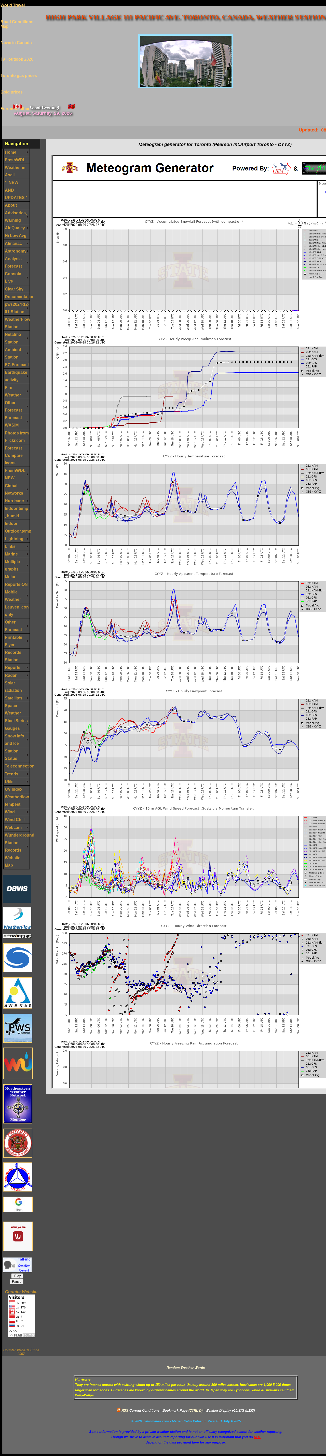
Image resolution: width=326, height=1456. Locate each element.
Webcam (13, 827)
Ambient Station (13, 353)
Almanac (13, 243)
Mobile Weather (13, 596)
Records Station (13, 656)
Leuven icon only (17, 611)
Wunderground (17, 835)
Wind (10, 812)
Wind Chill (14, 819)
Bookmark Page (174, 1410)
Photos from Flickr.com (17, 437)
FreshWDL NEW (15, 474)
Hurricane (14, 500)
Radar (11, 675)
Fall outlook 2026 (17, 51)
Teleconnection (17, 766)
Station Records (13, 846)
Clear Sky (14, 289)
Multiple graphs (12, 565)
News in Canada (16, 35)
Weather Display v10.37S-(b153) (230, 1410)
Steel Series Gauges (16, 724)
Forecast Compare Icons (14, 455)
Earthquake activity (16, 376)
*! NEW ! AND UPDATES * (16, 190)
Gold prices (12, 84)
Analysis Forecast (13, 262)
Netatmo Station (13, 338)
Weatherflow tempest (17, 800)
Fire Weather (13, 391)
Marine (11, 554)
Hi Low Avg (15, 235)
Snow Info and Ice (14, 740)
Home (10, 152)
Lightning (14, 538)
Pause (16, 1281)
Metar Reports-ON (16, 580)
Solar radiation (13, 687)
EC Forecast (17, 364)
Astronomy (15, 251)
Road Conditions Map (17, 16)
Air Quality (15, 228)
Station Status (12, 755)
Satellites (13, 698)
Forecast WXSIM (13, 421)
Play (17, 1276)
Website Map (12, 861)
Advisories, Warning (16, 216)
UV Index (13, 789)
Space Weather (13, 709)
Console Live (13, 277)
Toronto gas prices (19, 67)
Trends (11, 774)
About (11, 205)
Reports (12, 667)
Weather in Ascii (15, 171)
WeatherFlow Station (17, 323)
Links (10, 546)
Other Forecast (13, 406)
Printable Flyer (13, 641)
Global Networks (14, 489)
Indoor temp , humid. (16, 512)
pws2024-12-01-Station (17, 308)
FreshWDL (15, 159)
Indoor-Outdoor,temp (17, 527)
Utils (9, 781)
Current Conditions (144, 1410)
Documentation (17, 296)
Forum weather (15, 101)
